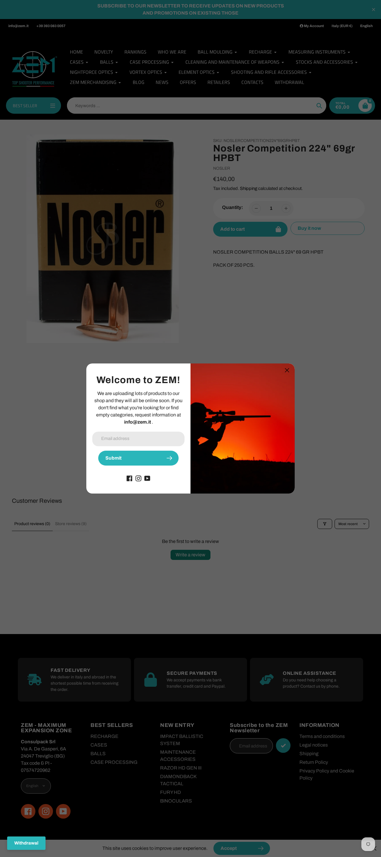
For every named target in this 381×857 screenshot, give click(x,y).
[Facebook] (129, 477)
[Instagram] (138, 477)
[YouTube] (147, 477)
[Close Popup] (287, 370)
